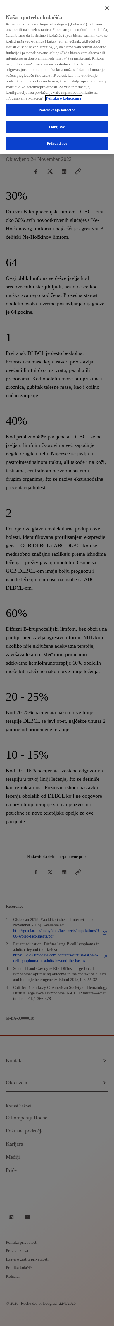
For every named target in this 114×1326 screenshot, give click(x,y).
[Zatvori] (107, 8)
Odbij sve (57, 127)
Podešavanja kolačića (57, 110)
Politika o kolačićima (63, 98)
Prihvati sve (57, 143)
